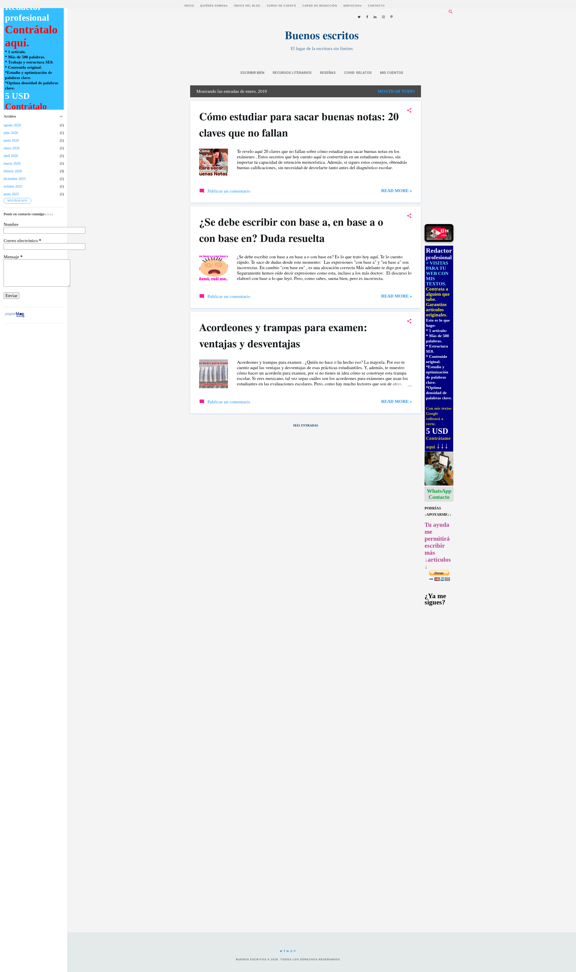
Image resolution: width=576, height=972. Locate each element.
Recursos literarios (292, 73)
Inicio (189, 5)
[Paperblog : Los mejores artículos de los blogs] (15, 316)
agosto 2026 (12, 125)
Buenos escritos (322, 35)
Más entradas (305, 425)
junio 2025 (11, 194)
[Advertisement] (439, 152)
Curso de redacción (319, 5)
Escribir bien (252, 73)
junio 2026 (11, 140)
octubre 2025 (13, 186)
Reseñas (328, 73)
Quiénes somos (213, 5)
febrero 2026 (13, 171)
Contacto (376, 5)
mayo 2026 (12, 148)
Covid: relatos (358, 73)
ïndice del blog (247, 5)
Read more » (396, 190)
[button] (409, 111)
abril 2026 (11, 156)
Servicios (351, 5)
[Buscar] (450, 12)
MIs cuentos (391, 73)
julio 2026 (11, 133)
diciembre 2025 (15, 179)
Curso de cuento (281, 5)
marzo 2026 (12, 163)
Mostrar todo (396, 91)
